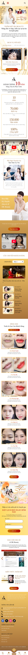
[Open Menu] (8, 3)
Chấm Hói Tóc (4, 639)
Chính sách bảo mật (5, 628)
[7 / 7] (14, 558)
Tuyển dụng (3, 630)
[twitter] (6, 620)
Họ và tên (7, 518)
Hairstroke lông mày (5, 635)
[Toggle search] (25, 3)
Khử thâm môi (4, 641)
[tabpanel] (14, 60)
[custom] (14, 620)
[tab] (7, 45)
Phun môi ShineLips (5, 637)
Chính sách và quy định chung (7, 626)
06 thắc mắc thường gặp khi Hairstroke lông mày (20, 577)
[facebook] (2, 620)
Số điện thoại (8, 524)
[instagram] (10, 620)
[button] (12, 21)
